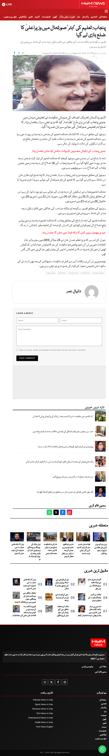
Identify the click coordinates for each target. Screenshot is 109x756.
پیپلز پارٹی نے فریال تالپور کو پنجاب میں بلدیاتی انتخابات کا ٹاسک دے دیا (65, 446)
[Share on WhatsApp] (23, 53)
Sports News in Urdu (44, 704)
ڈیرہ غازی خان (85, 273)
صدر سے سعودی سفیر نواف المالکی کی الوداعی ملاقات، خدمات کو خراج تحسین (63, 431)
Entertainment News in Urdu (40, 718)
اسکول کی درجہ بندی (98, 273)
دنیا (78, 17)
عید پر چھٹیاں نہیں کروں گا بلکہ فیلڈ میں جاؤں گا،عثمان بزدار (74, 233)
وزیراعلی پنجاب (50, 273)
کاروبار (37, 17)
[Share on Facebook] (15, 53)
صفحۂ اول (103, 17)
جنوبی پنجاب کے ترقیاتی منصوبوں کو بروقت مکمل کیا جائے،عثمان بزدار (69, 151)
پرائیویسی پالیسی (87, 666)
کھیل (55, 17)
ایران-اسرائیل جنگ (66, 17)
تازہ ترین (94, 17)
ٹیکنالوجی (22, 17)
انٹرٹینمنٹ (46, 17)
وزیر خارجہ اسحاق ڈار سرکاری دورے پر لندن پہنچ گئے (73, 477)
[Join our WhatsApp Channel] (102, 749)
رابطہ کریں (102, 666)
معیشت (103, 715)
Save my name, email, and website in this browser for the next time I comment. (52, 350)
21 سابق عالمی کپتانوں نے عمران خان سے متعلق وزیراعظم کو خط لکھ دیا (65, 492)
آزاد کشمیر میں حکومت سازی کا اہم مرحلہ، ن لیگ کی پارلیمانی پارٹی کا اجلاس (63, 416)
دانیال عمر (102, 53)
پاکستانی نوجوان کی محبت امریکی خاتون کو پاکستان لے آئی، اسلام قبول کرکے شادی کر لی (59, 462)
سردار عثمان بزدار (73, 273)
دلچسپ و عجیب (10, 17)
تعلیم (31, 17)
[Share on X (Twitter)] (19, 53)
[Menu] (106, 12)
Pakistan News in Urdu (43, 700)
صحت (104, 727)
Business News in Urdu (42, 709)
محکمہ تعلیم (61, 273)
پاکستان (85, 17)
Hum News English (44, 727)
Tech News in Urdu (44, 713)
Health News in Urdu (44, 722)
